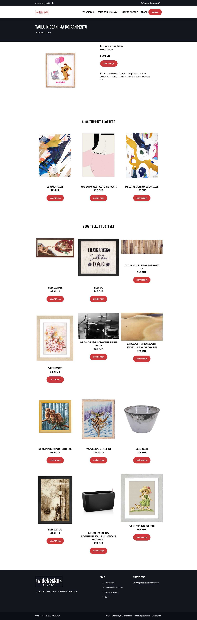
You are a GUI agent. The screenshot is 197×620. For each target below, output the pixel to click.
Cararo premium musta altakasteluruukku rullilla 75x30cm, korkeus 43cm (98, 536)
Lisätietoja (109, 63)
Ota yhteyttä (117, 616)
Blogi (144, 12)
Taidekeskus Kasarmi (108, 12)
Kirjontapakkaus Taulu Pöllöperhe (55, 448)
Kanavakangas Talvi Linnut (98, 448)
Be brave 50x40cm (55, 186)
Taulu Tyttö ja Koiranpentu (142, 526)
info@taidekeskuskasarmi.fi (150, 3)
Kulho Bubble (142, 448)
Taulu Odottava (55, 529)
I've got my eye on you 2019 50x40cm (141, 186)
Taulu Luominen (55, 287)
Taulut (48, 32)
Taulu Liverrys (55, 368)
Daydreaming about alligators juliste (99, 186)
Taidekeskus (88, 12)
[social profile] (52, 3)
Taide (40, 32)
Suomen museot (130, 12)
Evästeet (128, 616)
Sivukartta (156, 616)
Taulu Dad (98, 287)
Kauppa (155, 12)
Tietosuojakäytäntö (141, 616)
